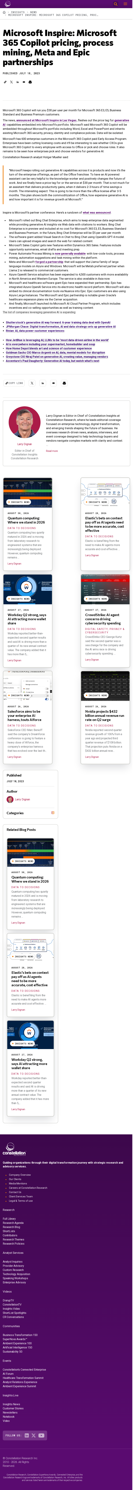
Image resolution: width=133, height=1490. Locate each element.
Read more (52, 451)
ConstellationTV (12, 1308)
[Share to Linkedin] (17, 82)
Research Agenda (13, 1227)
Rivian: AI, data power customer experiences (35, 330)
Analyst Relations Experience (20, 1386)
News (33, 12)
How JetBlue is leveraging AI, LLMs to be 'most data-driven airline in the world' (57, 340)
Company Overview (20, 1179)
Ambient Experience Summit (19, 1390)
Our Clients (15, 1183)
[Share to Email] (24, 82)
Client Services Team (21, 1200)
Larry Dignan (24, 444)
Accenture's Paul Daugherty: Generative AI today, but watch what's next (52, 361)
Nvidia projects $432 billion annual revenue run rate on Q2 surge (104, 715)
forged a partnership (49, 262)
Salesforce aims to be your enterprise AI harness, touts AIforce (24, 715)
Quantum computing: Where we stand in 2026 (26, 520)
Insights (18, 12)
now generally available (70, 253)
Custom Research (13, 1274)
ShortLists (9, 1235)
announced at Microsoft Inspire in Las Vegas (46, 120)
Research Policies (13, 1247)
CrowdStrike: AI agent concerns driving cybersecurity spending (103, 619)
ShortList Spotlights (14, 1317)
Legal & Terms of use (21, 1205)
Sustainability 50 (12, 1355)
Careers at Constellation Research (28, 1192)
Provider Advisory (13, 1270)
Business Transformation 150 (20, 1339)
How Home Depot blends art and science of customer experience (49, 348)
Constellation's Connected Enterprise (24, 1373)
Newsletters (10, 1416)
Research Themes (13, 1243)
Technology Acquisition (16, 1278)
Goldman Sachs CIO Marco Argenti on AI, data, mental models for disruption (55, 352)
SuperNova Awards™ (15, 1343)
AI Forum (8, 1378)
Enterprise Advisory (14, 1286)
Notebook (8, 1421)
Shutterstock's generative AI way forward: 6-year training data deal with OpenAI (58, 322)
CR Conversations (13, 1321)
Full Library (9, 1223)
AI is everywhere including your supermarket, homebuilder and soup (50, 344)
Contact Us (15, 1196)
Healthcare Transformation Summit (23, 1382)
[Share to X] (11, 82)
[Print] (30, 82)
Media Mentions (18, 1187)
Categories (15, 817)
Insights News (11, 1408)
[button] (5, 82)
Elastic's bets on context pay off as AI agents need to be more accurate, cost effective (104, 524)
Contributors (10, 1239)
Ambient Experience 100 (17, 1347)
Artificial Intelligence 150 (17, 1351)
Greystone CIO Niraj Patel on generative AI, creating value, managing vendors (57, 356)
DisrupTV (8, 1304)
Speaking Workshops (15, 1282)
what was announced (97, 212)
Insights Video (11, 1313)
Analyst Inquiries (13, 1265)
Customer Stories (13, 1412)
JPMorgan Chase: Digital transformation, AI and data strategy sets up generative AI (61, 326)
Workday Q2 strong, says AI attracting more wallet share (27, 619)
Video (6, 1425)
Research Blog (11, 1231)
